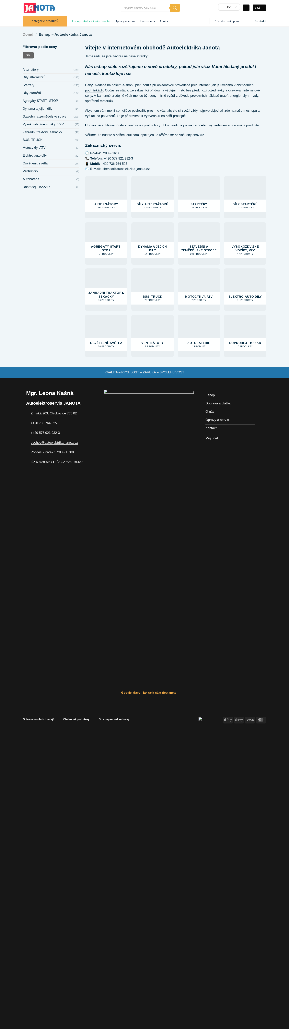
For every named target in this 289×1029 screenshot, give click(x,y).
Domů (28, 34)
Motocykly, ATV (34, 148)
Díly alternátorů (34, 77)
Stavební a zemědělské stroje (44, 116)
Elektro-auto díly (35, 155)
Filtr (28, 55)
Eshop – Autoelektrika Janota (91, 21)
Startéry (28, 85)
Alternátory (31, 69)
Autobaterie (31, 179)
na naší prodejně (173, 116)
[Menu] (115, 8)
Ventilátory (30, 171)
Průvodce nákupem (226, 21)
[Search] (175, 8)
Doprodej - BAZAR (36, 187)
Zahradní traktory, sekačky (42, 132)
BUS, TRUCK (32, 140)
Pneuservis (147, 21)
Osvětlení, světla (35, 163)
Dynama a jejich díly (37, 108)
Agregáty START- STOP (40, 101)
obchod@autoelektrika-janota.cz (126, 169)
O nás (164, 21)
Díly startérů (32, 93)
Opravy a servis (125, 21)
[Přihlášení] (246, 8)
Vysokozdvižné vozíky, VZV (43, 124)
